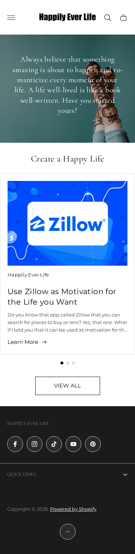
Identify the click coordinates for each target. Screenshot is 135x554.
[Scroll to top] (68, 532)
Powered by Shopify (73, 509)
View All (67, 385)
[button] (61, 363)
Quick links (21, 474)
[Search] (108, 18)
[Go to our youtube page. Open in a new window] (73, 444)
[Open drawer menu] (11, 18)
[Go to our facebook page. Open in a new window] (15, 444)
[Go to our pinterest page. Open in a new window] (93, 444)
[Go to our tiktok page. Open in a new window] (54, 444)
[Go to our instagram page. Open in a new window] (34, 444)
